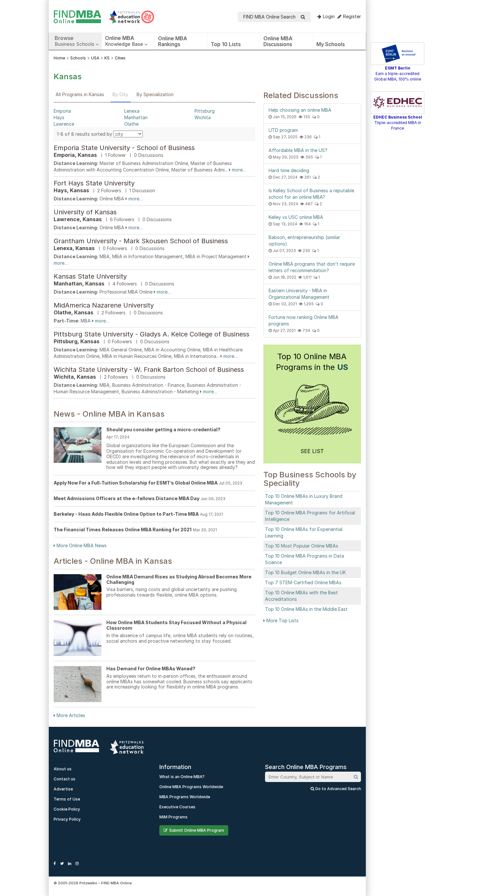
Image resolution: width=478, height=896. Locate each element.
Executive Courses (177, 806)
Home (59, 58)
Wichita (202, 117)
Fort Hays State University (94, 183)
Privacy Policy (67, 819)
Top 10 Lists (226, 44)
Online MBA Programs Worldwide (191, 786)
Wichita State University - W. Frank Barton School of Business (149, 369)
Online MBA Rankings (172, 41)
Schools (78, 58)
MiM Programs (173, 816)
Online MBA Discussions (277, 41)
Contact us (64, 778)
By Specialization (155, 94)
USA (95, 58)
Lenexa (131, 111)
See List (312, 451)
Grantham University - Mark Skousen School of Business (141, 241)
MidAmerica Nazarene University (104, 305)
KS (107, 58)
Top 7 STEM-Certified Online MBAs (303, 582)
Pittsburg (204, 111)
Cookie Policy (67, 809)
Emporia (62, 111)
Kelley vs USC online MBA (296, 217)
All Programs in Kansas (80, 94)
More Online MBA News (81, 545)
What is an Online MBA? (182, 776)
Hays (59, 117)
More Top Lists (282, 620)
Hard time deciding (289, 170)
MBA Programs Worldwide (184, 796)
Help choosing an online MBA (300, 110)
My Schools (330, 44)
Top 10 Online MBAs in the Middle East (306, 609)
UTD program (283, 130)
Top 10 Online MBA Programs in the (312, 362)
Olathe (131, 124)
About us (63, 768)
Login (329, 16)
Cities (120, 58)
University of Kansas (85, 212)
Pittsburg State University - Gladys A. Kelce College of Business (151, 334)
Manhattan (136, 117)
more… (238, 169)
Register (352, 16)
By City (120, 94)
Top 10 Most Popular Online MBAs (301, 546)
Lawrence (64, 124)
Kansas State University (90, 276)
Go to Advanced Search (337, 788)
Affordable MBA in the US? (298, 150)
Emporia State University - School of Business (124, 148)
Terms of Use (67, 799)
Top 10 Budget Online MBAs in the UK (305, 572)
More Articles (70, 715)
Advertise (63, 789)
